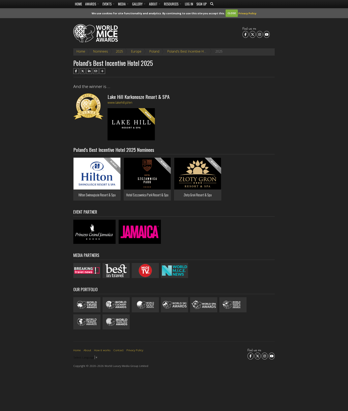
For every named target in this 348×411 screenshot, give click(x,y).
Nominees (100, 51)
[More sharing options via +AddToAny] (102, 71)
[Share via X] (82, 71)
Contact (118, 350)
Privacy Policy (247, 13)
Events (107, 4)
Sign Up (201, 4)
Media (122, 4)
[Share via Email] (95, 71)
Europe (136, 51)
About (153, 4)
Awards (91, 4)
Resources (171, 4)
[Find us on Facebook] (245, 34)
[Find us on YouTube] (267, 34)
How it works (102, 350)
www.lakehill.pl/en (120, 102)
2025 (119, 51)
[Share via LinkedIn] (89, 71)
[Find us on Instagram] (260, 34)
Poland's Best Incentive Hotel (188, 51)
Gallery (137, 4)
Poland (154, 51)
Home (78, 4)
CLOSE (232, 13)
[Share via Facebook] (76, 71)
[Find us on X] (253, 34)
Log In (189, 4)
